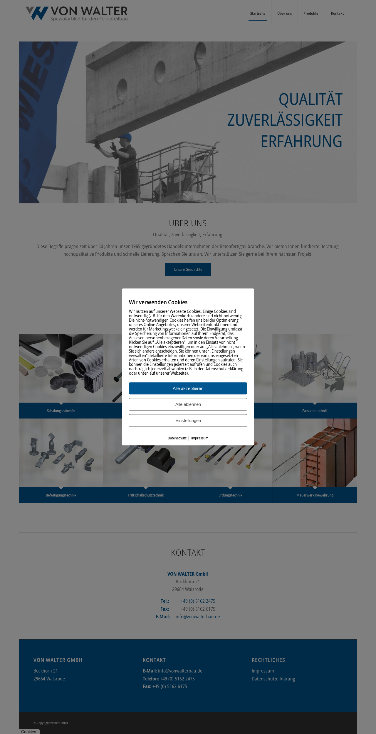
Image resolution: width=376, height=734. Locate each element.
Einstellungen (188, 420)
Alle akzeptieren (188, 388)
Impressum (199, 438)
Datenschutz (177, 438)
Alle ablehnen (188, 404)
